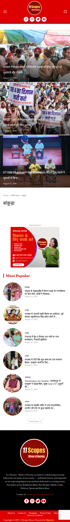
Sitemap (57, 513)
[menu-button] (5, 11)
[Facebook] (26, 19)
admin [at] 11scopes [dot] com (40, 494)
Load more (34, 421)
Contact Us (22, 513)
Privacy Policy (45, 513)
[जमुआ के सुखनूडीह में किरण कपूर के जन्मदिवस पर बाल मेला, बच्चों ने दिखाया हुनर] (12, 291)
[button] (65, 11)
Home (6, 195)
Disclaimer (33, 513)
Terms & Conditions (35, 515)
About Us (11, 513)
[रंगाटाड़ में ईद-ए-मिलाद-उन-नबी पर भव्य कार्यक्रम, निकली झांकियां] (12, 337)
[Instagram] (32, 19)
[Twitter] (38, 19)
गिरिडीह (27, 287)
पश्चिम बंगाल (15, 195)
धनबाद (27, 310)
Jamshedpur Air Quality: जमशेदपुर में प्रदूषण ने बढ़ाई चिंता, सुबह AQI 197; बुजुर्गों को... (44, 384)
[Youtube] (44, 19)
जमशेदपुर (28, 377)
